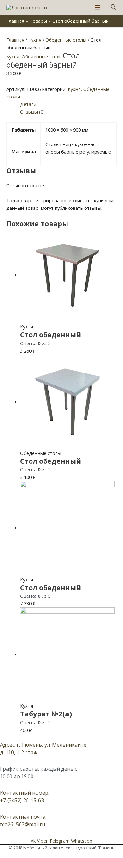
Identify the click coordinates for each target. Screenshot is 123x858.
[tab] (68, 104)
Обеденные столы (65, 40)
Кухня (34, 40)
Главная (15, 40)
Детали (28, 104)
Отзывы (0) (32, 112)
